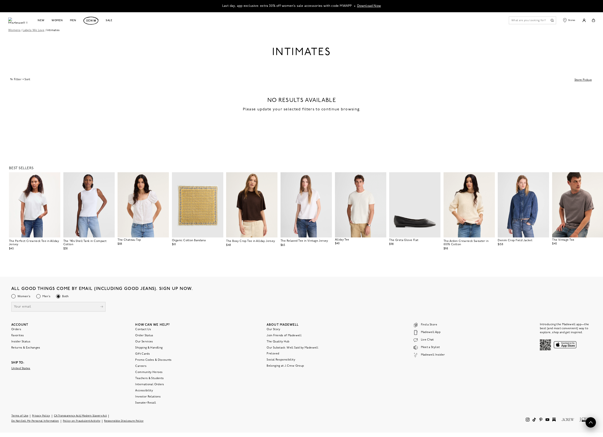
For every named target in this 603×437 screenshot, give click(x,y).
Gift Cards (142, 354)
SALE (109, 20)
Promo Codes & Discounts (153, 360)
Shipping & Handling (149, 347)
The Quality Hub (278, 341)
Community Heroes (149, 372)
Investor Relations (147, 396)
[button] (54, 178)
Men (73, 20)
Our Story (273, 329)
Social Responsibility (281, 359)
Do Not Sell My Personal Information (35, 421)
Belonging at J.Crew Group (285, 366)
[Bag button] (593, 20)
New (41, 20)
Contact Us (143, 329)
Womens (14, 30)
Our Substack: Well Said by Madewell (292, 347)
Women (57, 20)
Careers (141, 366)
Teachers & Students (149, 378)
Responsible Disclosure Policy (124, 421)
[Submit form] (102, 307)
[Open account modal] (584, 20)
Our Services (144, 341)
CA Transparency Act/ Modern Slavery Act (80, 416)
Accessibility (144, 390)
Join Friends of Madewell (284, 335)
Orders (16, 329)
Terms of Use (19, 416)
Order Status (144, 335)
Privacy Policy (41, 416)
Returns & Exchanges (25, 347)
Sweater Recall (145, 402)
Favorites (17, 335)
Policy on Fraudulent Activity (82, 421)
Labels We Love (33, 30)
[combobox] (20, 79)
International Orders (149, 384)
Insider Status (20, 341)
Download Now (369, 6)
